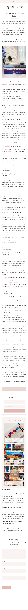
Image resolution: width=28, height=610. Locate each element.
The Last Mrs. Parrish (12, 315)
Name (3, 561)
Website (4, 575)
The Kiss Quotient (11, 151)
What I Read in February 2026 (14, 440)
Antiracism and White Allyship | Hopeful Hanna (13, 507)
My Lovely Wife (6, 297)
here (15, 30)
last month (22, 39)
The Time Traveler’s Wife (9, 253)
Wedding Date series (13, 217)
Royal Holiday (6, 212)
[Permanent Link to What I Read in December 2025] (14, 486)
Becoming (5, 119)
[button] (14, 1)
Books (9, 11)
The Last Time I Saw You (9, 310)
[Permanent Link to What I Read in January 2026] (14, 464)
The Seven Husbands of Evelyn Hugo (9, 290)
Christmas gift (5, 319)
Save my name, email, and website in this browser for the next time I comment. (13, 583)
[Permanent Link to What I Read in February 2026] (14, 443)
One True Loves (6, 277)
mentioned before (8, 280)
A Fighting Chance (7, 84)
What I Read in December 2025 (14, 483)
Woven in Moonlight (8, 341)
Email (4, 568)
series (20, 168)
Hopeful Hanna (14, 7)
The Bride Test (6, 146)
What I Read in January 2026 (14, 461)
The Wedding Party (7, 174)
